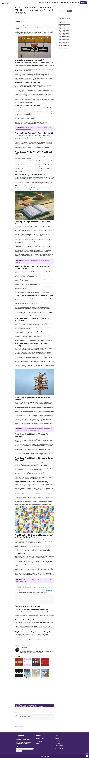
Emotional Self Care (64, 2)
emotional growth (47, 403)
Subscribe (19, 750)
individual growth (30, 450)
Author (16, 645)
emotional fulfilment (29, 245)
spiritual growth (28, 256)
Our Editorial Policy (59, 745)
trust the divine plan (36, 419)
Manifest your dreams (34, 562)
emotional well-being (44, 292)
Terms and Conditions (60, 748)
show (21, 21)
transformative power (19, 32)
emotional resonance (23, 79)
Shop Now (83, 2)
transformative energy (37, 170)
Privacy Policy (58, 747)
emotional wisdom (27, 338)
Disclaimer (57, 743)
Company (72, 2)
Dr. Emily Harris (23, 647)
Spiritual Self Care (45, 2)
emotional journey (31, 135)
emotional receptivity (24, 94)
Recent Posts (20, 645)
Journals (37, 743)
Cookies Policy (58, 741)
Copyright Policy (58, 740)
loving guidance (43, 502)
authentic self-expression (26, 148)
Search (60, 8)
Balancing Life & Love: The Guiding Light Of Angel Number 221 (26, 705)
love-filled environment (30, 307)
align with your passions (28, 465)
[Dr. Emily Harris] (17, 651)
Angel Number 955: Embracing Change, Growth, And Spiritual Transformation (29, 706)
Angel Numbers (18, 704)
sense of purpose (31, 546)
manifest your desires (34, 493)
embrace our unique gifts (26, 69)
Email (17, 746)
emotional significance (21, 226)
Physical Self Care (54, 2)
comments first (50, 712)
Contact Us (77, 2)
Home (40, 2)
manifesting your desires (28, 353)
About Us (57, 738)
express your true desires (41, 324)
